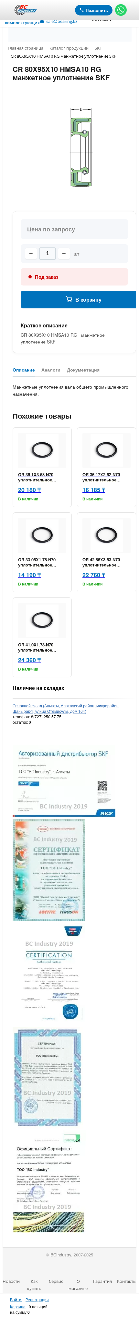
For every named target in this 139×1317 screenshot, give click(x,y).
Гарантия (102, 1281)
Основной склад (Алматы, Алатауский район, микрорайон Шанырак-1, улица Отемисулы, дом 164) (66, 708)
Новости (11, 1281)
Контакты (126, 1281)
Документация (83, 370)
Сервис (56, 1281)
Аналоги (50, 370)
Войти (16, 1299)
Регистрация (37, 1299)
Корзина (18, 1306)
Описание (24, 370)
